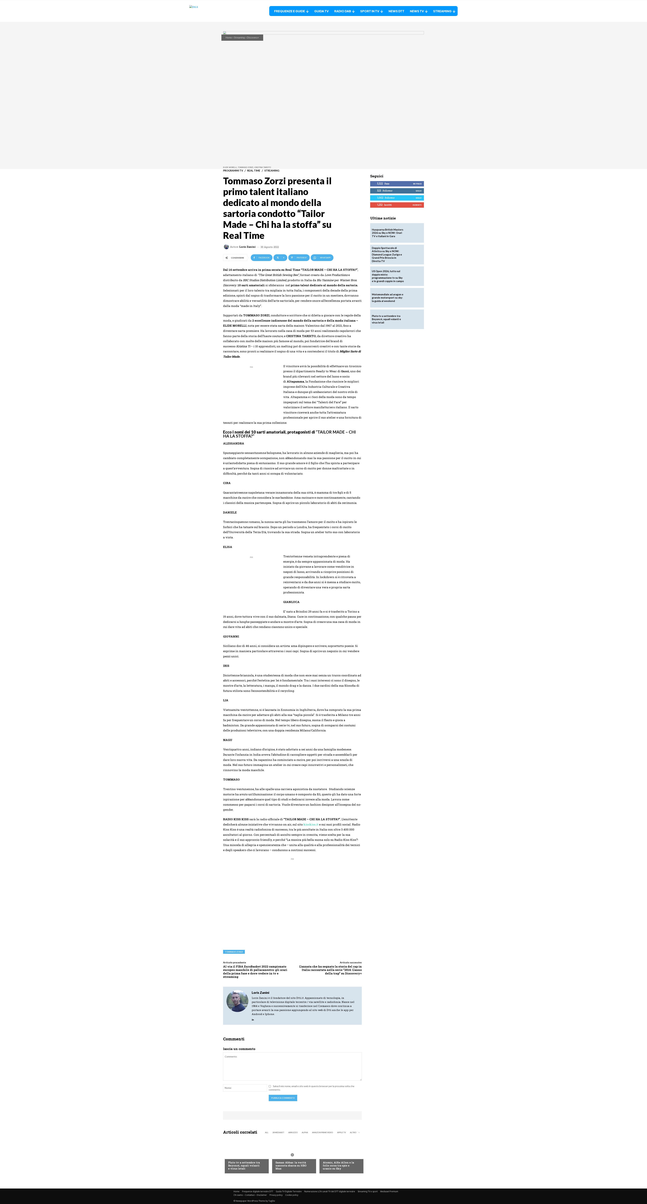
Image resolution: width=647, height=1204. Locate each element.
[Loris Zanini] (227, 246)
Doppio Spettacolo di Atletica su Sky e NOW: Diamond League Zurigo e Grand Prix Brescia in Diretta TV (387, 254)
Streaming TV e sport (368, 1191)
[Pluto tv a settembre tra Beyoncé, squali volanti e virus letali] (245, 1155)
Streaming (239, 37)
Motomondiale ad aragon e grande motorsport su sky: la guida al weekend (387, 297)
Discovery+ (253, 37)
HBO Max (280, 1156)
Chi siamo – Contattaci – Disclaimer (250, 1195)
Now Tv (327, 1156)
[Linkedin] (253, 1019)
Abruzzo (293, 1132)
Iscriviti (417, 205)
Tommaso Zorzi (234, 952)
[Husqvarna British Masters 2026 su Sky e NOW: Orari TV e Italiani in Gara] (414, 233)
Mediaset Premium (389, 1191)
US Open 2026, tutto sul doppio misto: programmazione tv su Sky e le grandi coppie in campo (388, 276)
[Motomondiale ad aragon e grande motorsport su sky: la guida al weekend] (414, 298)
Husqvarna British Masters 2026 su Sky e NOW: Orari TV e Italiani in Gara (387, 233)
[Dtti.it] (210, 11)
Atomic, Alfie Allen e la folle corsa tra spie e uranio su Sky (338, 1165)
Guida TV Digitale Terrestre (289, 1191)
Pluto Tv (233, 1156)
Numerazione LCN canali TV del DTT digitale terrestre (329, 1191)
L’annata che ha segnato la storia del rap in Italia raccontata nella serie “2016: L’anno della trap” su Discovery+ (330, 970)
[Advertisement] (251, 392)
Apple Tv (341, 1132)
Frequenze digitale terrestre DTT (257, 1191)
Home (229, 37)
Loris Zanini (247, 247)
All (266, 1132)
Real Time (253, 170)
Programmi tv (233, 170)
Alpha (305, 1132)
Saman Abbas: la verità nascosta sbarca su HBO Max (290, 1165)
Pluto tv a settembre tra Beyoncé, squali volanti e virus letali (244, 1165)
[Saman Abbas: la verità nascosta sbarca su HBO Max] (292, 1155)
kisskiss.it (310, 824)
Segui (419, 191)
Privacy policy (276, 1195)
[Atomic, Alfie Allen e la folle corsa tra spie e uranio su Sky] (340, 1155)
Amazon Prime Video (322, 1132)
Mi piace (417, 183)
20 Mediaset (278, 1132)
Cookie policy (291, 1195)
